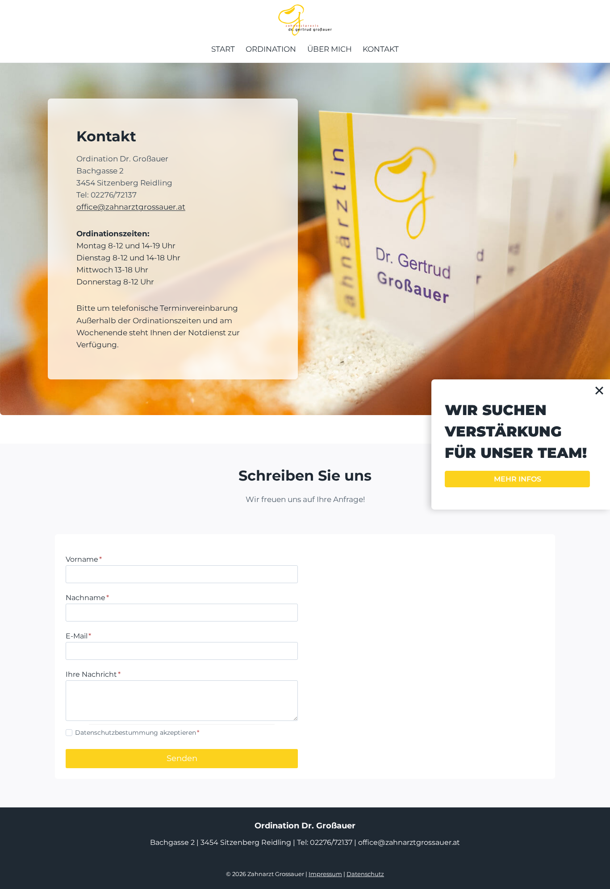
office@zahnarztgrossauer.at (130, 206)
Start (223, 49)
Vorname (84, 559)
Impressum (325, 873)
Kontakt (381, 49)
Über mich (329, 49)
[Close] (599, 390)
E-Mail (78, 636)
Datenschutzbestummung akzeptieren (137, 732)
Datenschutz (365, 873)
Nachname (87, 597)
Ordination (271, 49)
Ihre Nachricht (93, 674)
